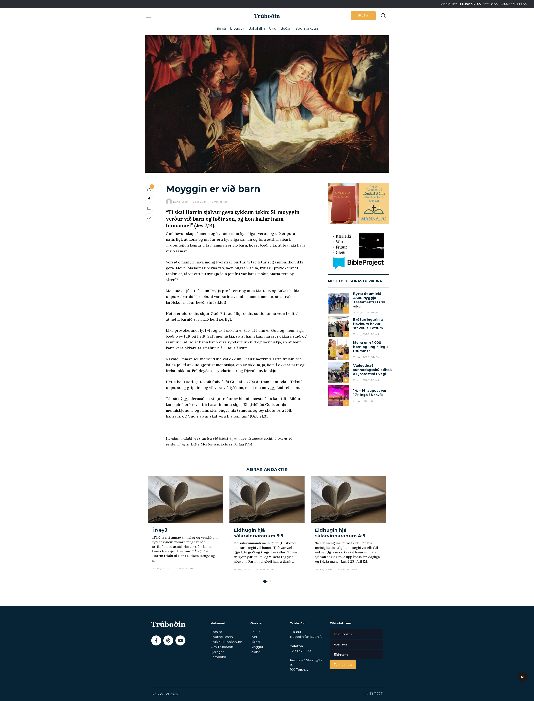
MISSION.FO (449, 4)
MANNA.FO (507, 4)
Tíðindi (220, 28)
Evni (253, 637)
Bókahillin (256, 28)
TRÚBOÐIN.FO (470, 4)
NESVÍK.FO (490, 4)
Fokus (255, 632)
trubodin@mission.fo (306, 637)
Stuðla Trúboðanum (226, 642)
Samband (218, 657)
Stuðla (363, 15)
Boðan (286, 28)
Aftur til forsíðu (184, 16)
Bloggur (237, 28)
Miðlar (255, 652)
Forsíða (216, 632)
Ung (272, 28)
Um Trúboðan (222, 647)
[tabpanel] (185, 525)
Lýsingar (217, 652)
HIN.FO (522, 4)
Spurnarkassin (307, 28)
